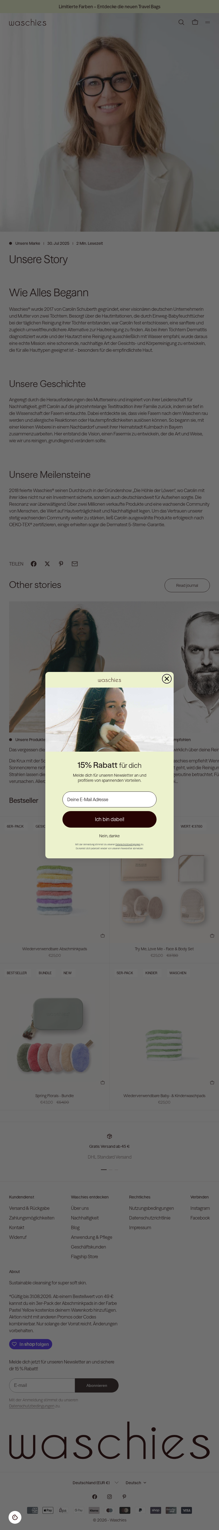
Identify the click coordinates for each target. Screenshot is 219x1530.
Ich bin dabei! (109, 819)
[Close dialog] (166, 678)
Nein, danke (109, 835)
